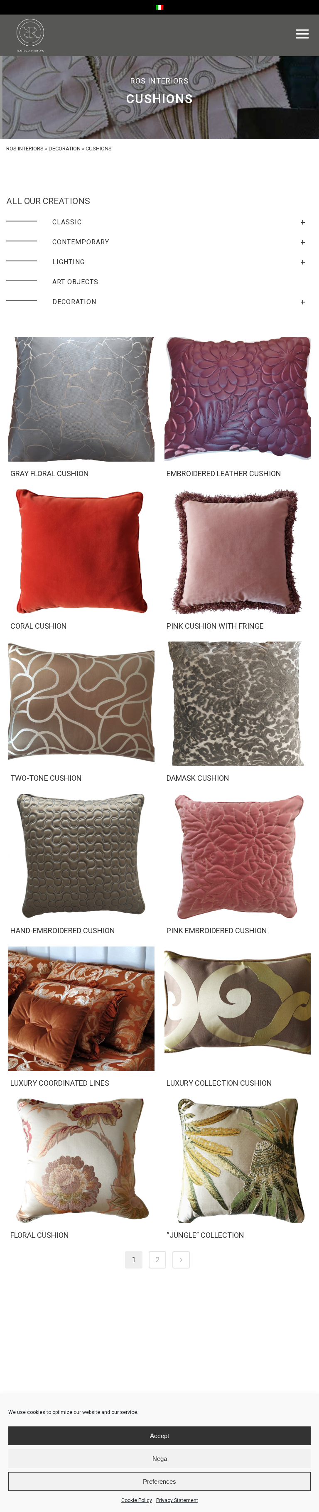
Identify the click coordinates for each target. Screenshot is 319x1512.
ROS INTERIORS (25, 148)
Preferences (159, 1481)
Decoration (65, 148)
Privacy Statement (177, 1500)
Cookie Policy (136, 1500)
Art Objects (75, 282)
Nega (159, 1458)
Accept (159, 1435)
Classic (179, 222)
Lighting (179, 262)
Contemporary (179, 242)
